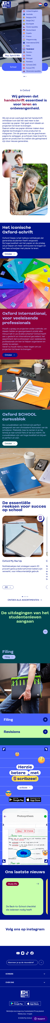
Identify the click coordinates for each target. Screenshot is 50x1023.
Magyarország (31, 40)
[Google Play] (16, 799)
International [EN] (32, 43)
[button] (24, 76)
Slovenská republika (33, 71)
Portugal (29, 58)
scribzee (23, 787)
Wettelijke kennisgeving (15, 1011)
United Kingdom (32, 11)
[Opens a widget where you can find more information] (40, 1019)
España (29, 33)
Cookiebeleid (29, 1011)
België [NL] (30, 21)
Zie (6, 587)
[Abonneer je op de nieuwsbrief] (41, 962)
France (28, 36)
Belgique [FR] (31, 17)
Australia (29, 14)
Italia (28, 46)
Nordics (29, 52)
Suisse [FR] (30, 68)
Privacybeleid (39, 1011)
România (29, 62)
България (30, 24)
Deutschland (31, 30)
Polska (28, 55)
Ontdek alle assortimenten (23, 600)
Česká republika (32, 27)
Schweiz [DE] (31, 65)
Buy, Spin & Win (12, 55)
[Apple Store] (33, 799)
